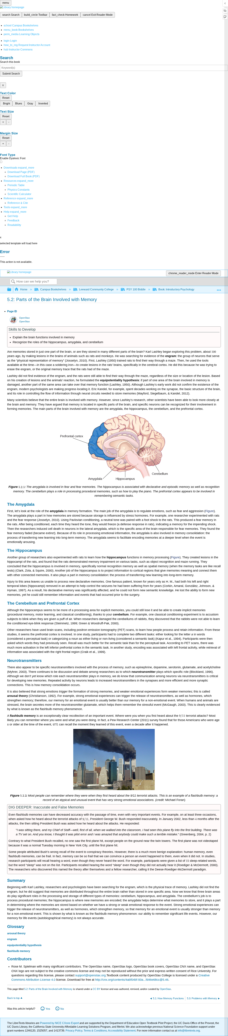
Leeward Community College (96, 289)
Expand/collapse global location (219, 288)
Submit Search (11, 73)
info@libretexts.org (188, 1030)
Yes (48, 1008)
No (62, 1008)
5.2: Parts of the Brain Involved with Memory (48, 989)
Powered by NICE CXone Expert (59, 1023)
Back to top (13, 998)
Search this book (10, 61)
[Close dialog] (2, 256)
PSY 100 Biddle (136, 289)
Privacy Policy (74, 1030)
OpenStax (24, 318)
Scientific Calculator (19, 194)
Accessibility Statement (122, 1030)
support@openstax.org (90, 975)
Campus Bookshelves (53, 289)
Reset (5, 97)
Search (13, 282)
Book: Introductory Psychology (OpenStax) (183, 289)
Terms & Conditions (95, 1030)
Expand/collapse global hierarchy (11, 289)
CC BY (97, 989)
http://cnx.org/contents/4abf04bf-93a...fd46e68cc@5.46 (131, 979)
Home (24, 289)
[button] (13, 220)
